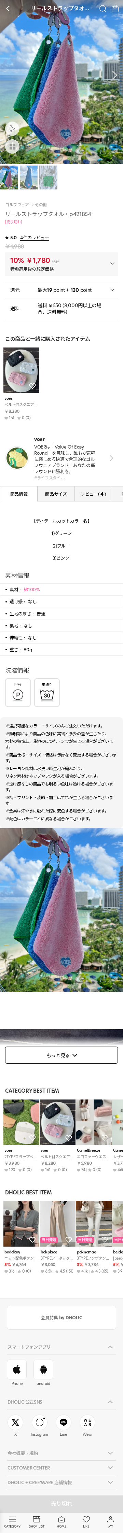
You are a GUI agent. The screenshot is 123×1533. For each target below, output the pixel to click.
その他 (41, 205)
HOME (61, 1526)
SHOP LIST (36, 1526)
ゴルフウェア (17, 205)
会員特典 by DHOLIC (61, 1318)
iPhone (17, 1383)
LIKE (86, 1526)
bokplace (49, 1252)
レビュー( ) (93, 494)
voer (8, 398)
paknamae (86, 1252)
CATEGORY (12, 1526)
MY (110, 1526)
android (43, 1383)
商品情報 (19, 494)
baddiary (12, 1252)
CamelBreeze (88, 1150)
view (110, 458)
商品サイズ (56, 494)
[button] (113, 75)
